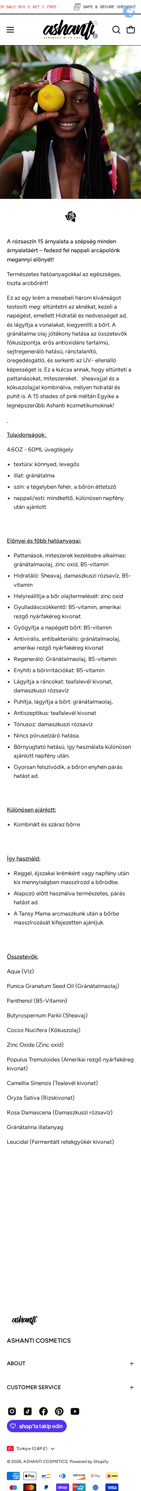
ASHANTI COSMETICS (39, 1340)
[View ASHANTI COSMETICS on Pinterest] (59, 1411)
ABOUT (16, 1363)
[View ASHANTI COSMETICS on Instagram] (12, 1411)
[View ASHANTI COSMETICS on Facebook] (43, 1411)
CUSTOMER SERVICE (34, 1387)
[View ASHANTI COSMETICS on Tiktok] (28, 1411)
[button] (115, 30)
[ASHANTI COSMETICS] (70, 29)
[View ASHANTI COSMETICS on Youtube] (75, 1411)
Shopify (100, 1461)
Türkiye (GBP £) (31, 1448)
